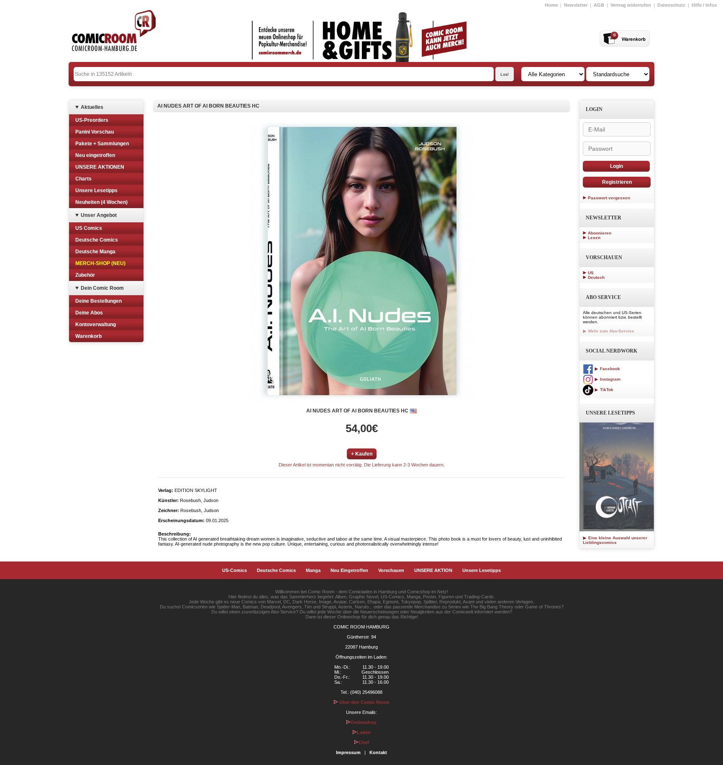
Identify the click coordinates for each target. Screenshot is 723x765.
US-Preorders (91, 120)
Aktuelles (92, 107)
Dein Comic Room (102, 288)
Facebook (609, 368)
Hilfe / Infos (704, 5)
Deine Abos (89, 313)
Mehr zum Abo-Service (610, 331)
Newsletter (575, 5)
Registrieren (617, 182)
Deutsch (596, 277)
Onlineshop (364, 722)
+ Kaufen (361, 454)
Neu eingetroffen (95, 155)
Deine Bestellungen (98, 301)
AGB (599, 5)
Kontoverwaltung (95, 324)
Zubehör (85, 275)
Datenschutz (671, 5)
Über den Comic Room (364, 702)
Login (616, 166)
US (591, 272)
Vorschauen (391, 570)
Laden (364, 732)
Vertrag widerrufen (630, 5)
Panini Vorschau (94, 132)
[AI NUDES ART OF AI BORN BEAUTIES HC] (361, 262)
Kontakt (378, 752)
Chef (364, 742)
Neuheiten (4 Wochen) (101, 202)
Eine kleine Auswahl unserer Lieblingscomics (615, 540)
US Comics (88, 228)
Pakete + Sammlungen (102, 144)
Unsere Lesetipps (96, 190)
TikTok (606, 389)
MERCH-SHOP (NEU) (100, 263)
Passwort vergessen (609, 198)
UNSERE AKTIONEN (99, 167)
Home (551, 5)
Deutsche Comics (96, 240)
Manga (313, 570)
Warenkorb (88, 336)
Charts (83, 179)
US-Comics (234, 570)
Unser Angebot (99, 215)
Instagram (609, 379)
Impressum (348, 752)
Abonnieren (599, 233)
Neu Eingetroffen (349, 570)
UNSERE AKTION (433, 570)
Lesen (594, 237)
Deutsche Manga (95, 252)
